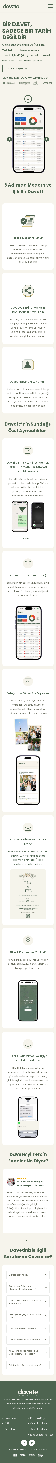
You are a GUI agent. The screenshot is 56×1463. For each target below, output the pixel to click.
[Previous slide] (9, 139)
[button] (50, 6)
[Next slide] (46, 139)
